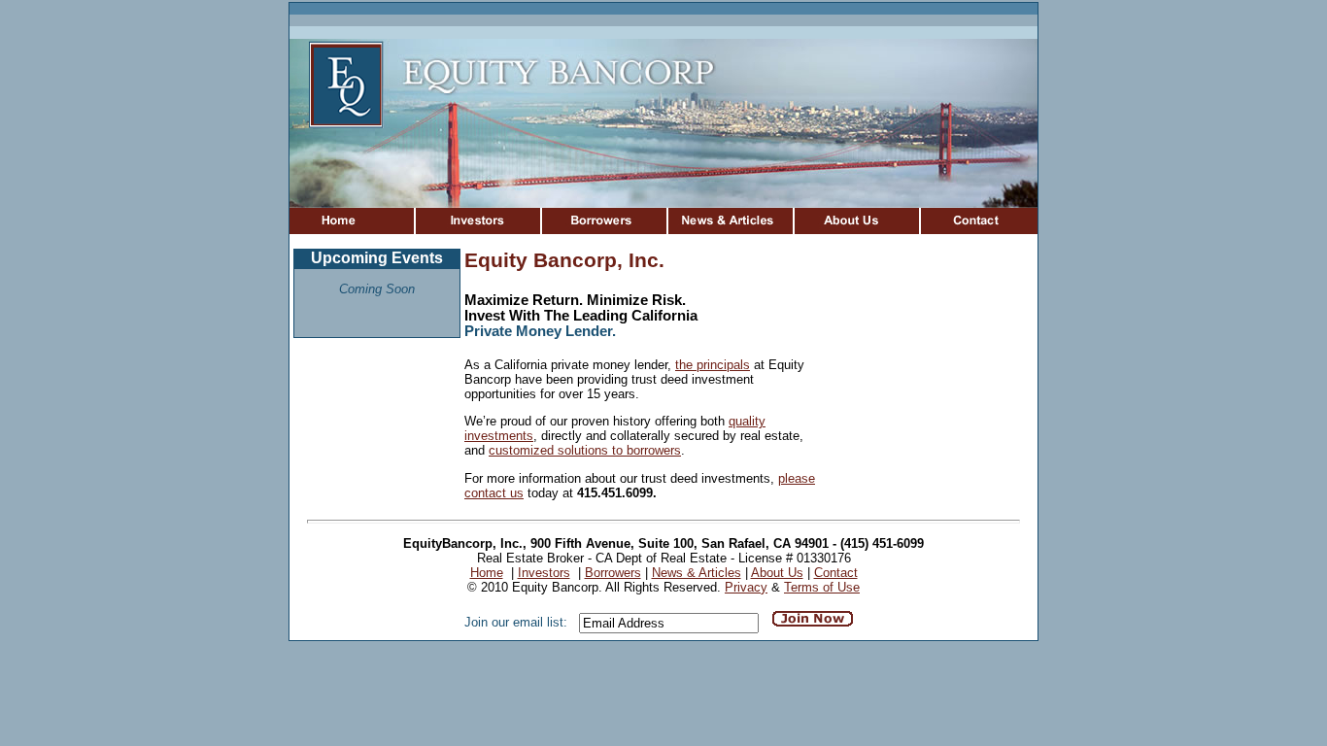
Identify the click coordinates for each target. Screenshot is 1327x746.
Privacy (746, 587)
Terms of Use (822, 587)
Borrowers (613, 572)
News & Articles (696, 572)
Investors (544, 572)
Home (486, 572)
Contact (836, 572)
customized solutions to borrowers (585, 450)
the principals (712, 364)
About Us (777, 572)
